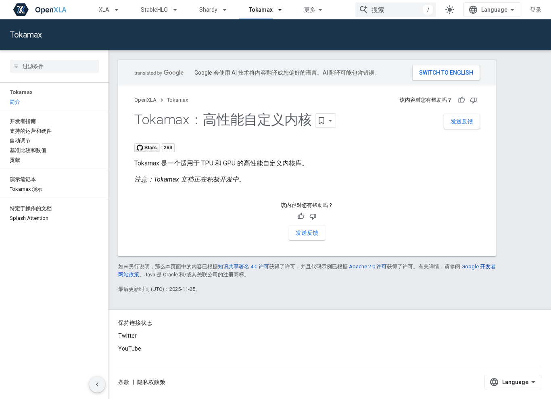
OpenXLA (145, 100)
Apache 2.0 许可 (368, 266)
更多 (309, 9)
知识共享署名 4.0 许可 (243, 266)
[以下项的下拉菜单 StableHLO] (179, 9)
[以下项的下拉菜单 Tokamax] (283, 9)
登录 (535, 9)
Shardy (208, 9)
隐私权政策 (151, 382)
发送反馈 (462, 121)
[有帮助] (461, 100)
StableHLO (154, 9)
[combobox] (395, 9)
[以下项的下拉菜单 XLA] (120, 9)
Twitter (127, 335)
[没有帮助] (474, 100)
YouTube (129, 348)
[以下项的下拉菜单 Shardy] (228, 9)
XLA (104, 9)
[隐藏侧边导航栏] (97, 384)
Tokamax (261, 9)
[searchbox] (54, 66)
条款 (123, 382)
